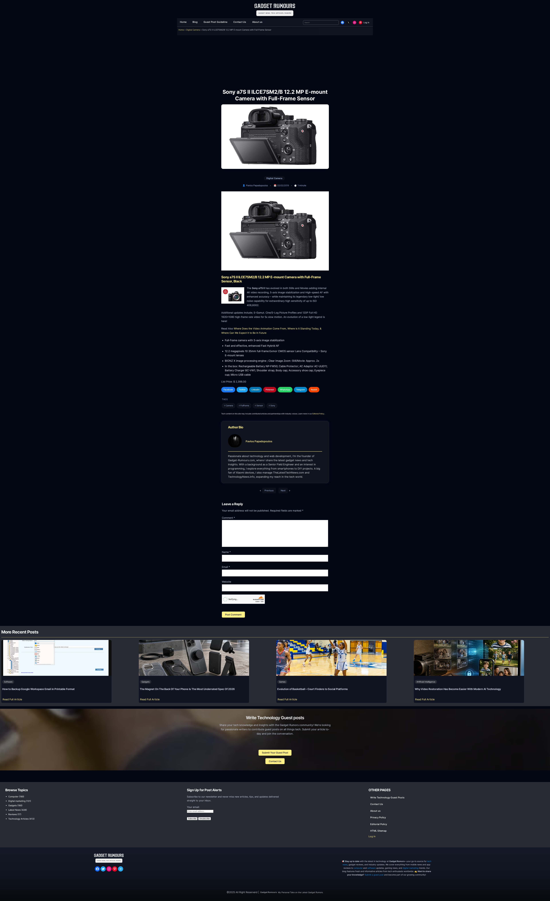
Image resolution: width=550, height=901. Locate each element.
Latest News (14, 810)
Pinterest (270, 389)
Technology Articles (18, 818)
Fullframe (244, 405)
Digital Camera (193, 30)
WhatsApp (285, 389)
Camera (229, 405)
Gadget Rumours (268, 892)
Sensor (260, 405)
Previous (269, 490)
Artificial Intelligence (426, 682)
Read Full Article (13, 700)
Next (283, 490)
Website (226, 581)
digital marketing (411, 868)
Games (282, 682)
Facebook (228, 389)
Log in (366, 22)
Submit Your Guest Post (275, 752)
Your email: (193, 807)
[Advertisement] (275, 60)
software (371, 868)
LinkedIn (256, 389)
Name (226, 552)
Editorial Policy (318, 414)
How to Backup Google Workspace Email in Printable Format (38, 689)
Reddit (314, 389)
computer (358, 868)
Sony (272, 405)
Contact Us (275, 761)
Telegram (300, 389)
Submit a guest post (374, 874)
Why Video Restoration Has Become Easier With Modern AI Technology (458, 689)
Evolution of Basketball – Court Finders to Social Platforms (312, 689)
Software (8, 682)
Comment (228, 517)
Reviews (12, 814)
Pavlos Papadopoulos (257, 185)
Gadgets (146, 682)
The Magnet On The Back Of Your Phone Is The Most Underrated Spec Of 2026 (187, 689)
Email (226, 567)
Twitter (242, 389)
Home (181, 30)
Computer (13, 796)
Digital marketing (16, 801)
